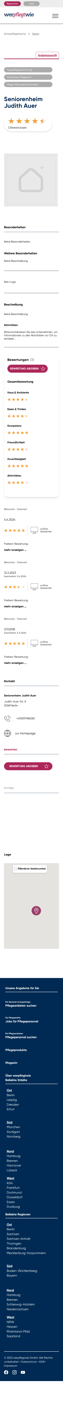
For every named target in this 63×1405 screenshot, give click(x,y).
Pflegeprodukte (16, 1050)
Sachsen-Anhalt (18, 1239)
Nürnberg (13, 1136)
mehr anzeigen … (15, 549)
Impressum (10, 1365)
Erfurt (10, 1109)
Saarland (13, 1336)
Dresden (13, 1104)
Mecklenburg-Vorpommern (26, 1253)
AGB (42, 1361)
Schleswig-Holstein (21, 1304)
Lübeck (12, 1170)
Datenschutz (29, 1361)
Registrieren (12, 3)
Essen (11, 1202)
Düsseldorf (14, 1197)
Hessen (12, 1327)
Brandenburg (16, 1248)
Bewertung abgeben (24, 368)
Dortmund (14, 1192)
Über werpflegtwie (18, 1075)
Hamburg (13, 1156)
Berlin (11, 1095)
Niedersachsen (18, 1309)
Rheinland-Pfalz (18, 1331)
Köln (10, 1183)
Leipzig (12, 1100)
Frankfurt (13, 1188)
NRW (10, 1322)
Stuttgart (13, 1132)
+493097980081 (25, 718)
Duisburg (13, 1207)
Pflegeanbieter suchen (20, 1005)
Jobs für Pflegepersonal (21, 1021)
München (13, 1127)
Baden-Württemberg (22, 1271)
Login (31, 3)
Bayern (12, 1275)
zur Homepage (25, 733)
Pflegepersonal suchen (21, 1037)
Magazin (11, 1063)
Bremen (12, 1161)
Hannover (14, 1165)
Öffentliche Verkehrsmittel (32, 868)
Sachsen (13, 1234)
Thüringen (14, 1243)
